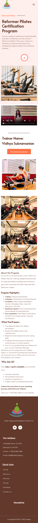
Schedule (6, 487)
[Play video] (24, 58)
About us (6, 474)
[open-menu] (33, 4)
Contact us (7, 492)
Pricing (5, 483)
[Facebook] (15, 427)
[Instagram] (20, 427)
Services (6, 478)
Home (5, 470)
